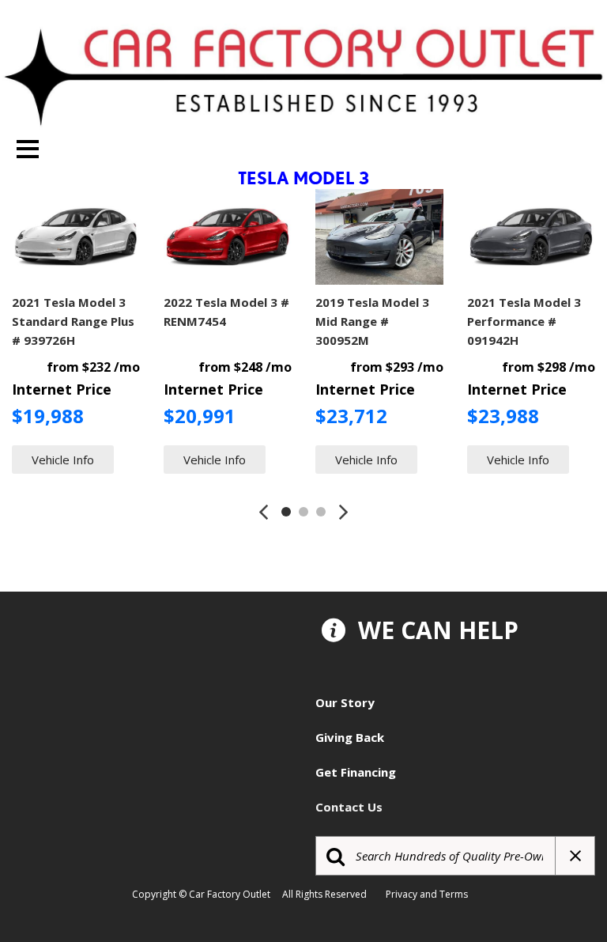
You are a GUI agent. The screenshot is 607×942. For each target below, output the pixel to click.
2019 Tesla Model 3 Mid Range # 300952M (372, 321)
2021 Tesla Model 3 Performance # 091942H (524, 321)
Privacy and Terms (430, 894)
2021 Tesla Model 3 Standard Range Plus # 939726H (73, 321)
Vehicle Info (63, 459)
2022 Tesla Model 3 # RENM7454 (226, 311)
